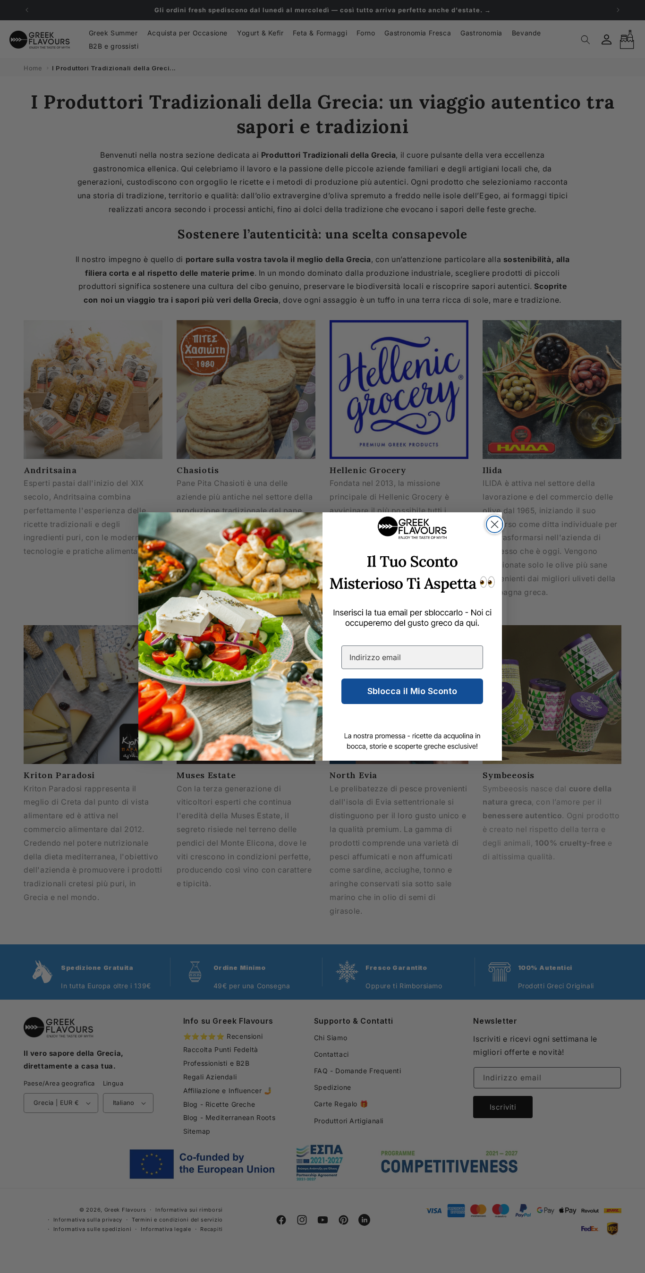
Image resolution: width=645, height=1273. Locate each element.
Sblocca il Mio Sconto (412, 691)
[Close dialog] (494, 524)
